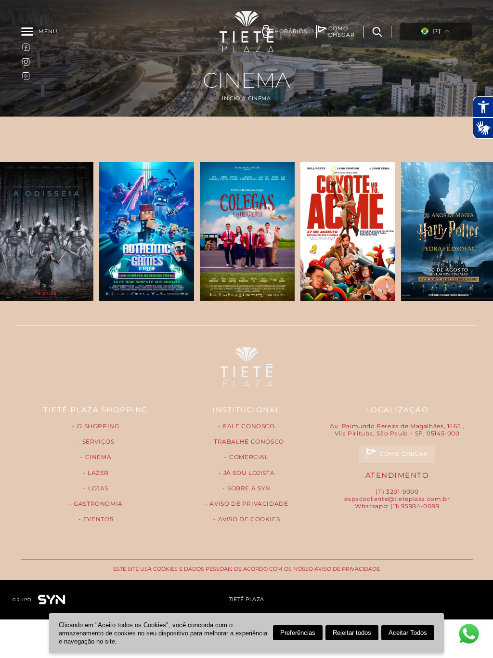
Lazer (98, 472)
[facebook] (26, 47)
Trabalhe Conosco (249, 441)
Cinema (98, 457)
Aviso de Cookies (249, 519)
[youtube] (26, 75)
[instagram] (26, 61)
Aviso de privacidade (248, 503)
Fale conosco (248, 426)
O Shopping (98, 426)
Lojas (98, 488)
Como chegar (404, 454)
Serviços (98, 441)
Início (231, 98)
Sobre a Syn (249, 488)
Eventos (98, 519)
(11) (397, 491)
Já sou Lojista (249, 472)
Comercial (249, 457)
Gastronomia (98, 503)
